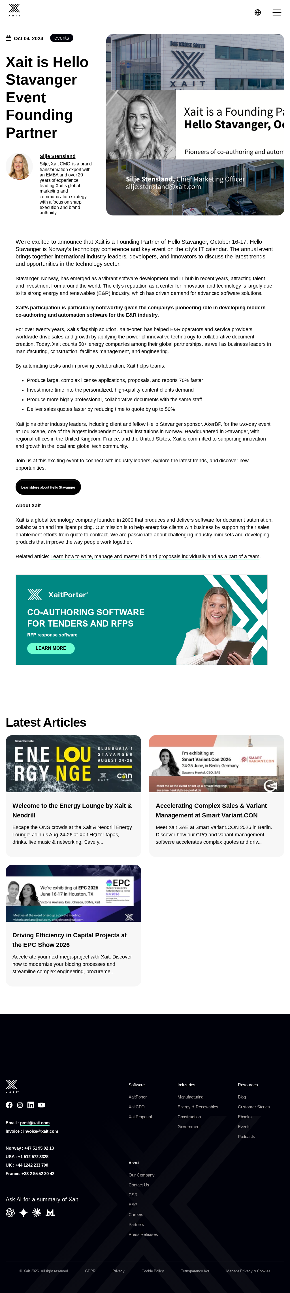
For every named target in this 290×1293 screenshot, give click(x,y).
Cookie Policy (153, 1271)
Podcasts (246, 1136)
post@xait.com (35, 1122)
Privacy (118, 1271)
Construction (189, 1116)
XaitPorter (138, 1097)
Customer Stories (254, 1106)
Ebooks (245, 1116)
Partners (136, 1224)
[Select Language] (257, 12)
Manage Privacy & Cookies (248, 1271)
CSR (133, 1194)
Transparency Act (195, 1271)
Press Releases (143, 1234)
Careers (136, 1214)
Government (189, 1126)
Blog (242, 1097)
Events (244, 1126)
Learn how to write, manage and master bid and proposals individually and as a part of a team (154, 556)
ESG (133, 1204)
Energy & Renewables (198, 1106)
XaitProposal (140, 1116)
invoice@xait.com (40, 1131)
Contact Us (139, 1184)
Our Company (142, 1175)
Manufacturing (191, 1097)
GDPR (90, 1271)
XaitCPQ (137, 1106)
